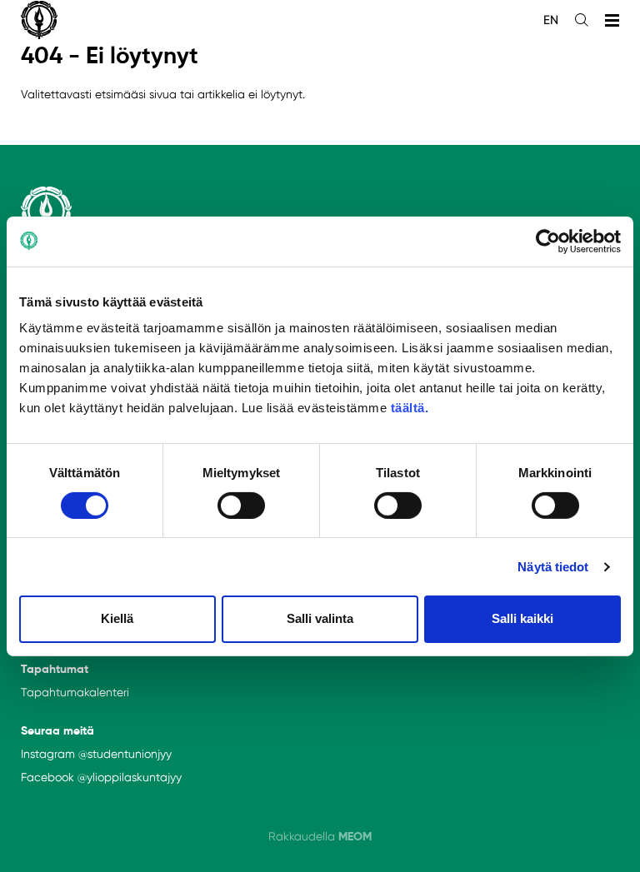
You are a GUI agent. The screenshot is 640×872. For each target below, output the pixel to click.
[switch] (241, 505)
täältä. (410, 408)
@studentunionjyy (125, 753)
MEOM (355, 836)
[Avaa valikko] (612, 20)
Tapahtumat (54, 668)
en (550, 19)
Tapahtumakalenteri (75, 692)
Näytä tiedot (553, 567)
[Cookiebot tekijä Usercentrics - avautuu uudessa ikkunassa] (548, 240)
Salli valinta (320, 618)
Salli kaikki (522, 618)
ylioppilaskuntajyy (134, 777)
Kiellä (117, 618)
